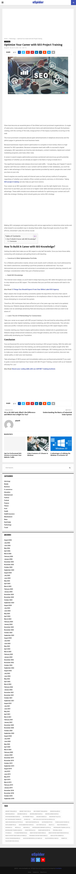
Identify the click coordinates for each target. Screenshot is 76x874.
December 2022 (9, 660)
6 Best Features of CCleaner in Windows (37, 454)
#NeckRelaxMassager (36, 814)
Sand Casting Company (57, 835)
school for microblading (12, 838)
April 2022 (7, 681)
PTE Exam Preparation (20, 832)
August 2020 (8, 736)
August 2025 (8, 572)
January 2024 (8, 624)
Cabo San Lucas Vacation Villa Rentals (44, 819)
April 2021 (7, 714)
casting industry (47, 822)
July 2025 (7, 575)
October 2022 (8, 665)
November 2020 (9, 728)
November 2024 (9, 597)
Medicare (26, 827)
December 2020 (9, 725)
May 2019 (7, 777)
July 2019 (7, 771)
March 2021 (7, 717)
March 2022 (7, 684)
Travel (6, 527)
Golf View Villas (41, 824)
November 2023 (9, 630)
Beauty (6, 484)
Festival (6, 500)
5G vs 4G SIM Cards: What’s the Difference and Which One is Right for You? (19, 413)
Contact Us (36, 872)
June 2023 (7, 643)
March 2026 (7, 553)
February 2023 (8, 654)
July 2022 (7, 673)
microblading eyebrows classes (41, 827)
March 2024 (7, 619)
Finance (6, 503)
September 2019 (9, 766)
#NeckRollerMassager (51, 814)
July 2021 (7, 706)
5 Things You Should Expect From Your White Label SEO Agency (35, 289)
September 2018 (9, 798)
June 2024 (7, 611)
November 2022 (9, 662)
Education (7, 492)
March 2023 (7, 651)
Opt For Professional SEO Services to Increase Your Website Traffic (12, 455)
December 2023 (9, 627)
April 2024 (7, 616)
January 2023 (8, 657)
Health (6, 511)
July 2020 (7, 738)
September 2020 (9, 733)
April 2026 (7, 551)
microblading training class (62, 827)
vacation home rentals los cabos (32, 838)
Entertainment (8, 495)
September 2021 (9, 700)
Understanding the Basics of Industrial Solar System (57, 413)
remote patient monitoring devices (59, 832)
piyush (7, 47)
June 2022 (7, 676)
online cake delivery (44, 830)
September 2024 (9, 602)
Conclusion (13, 241)
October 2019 (8, 763)
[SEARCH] (70, 468)
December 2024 (9, 594)
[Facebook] (33, 860)
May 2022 (7, 679)
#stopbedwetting (28, 816)
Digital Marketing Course (26, 824)
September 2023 (9, 635)
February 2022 (8, 687)
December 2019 (9, 757)
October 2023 (8, 632)
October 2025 (8, 567)
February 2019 (8, 785)
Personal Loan (57, 830)
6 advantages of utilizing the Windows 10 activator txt (60, 454)
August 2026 (8, 540)
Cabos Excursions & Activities (14, 822)
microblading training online (13, 830)
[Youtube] (43, 860)
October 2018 (8, 796)
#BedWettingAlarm (11, 811)
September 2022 (9, 668)
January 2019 (8, 788)
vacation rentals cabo (51, 838)
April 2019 (7, 779)
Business (7, 486)
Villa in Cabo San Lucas (12, 841)
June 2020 (7, 741)
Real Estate (7, 522)
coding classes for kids (62, 822)
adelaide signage (41, 816)
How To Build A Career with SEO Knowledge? (21, 239)
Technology (7, 41)
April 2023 (7, 649)
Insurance (8, 827)
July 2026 (7, 543)
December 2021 (9, 692)
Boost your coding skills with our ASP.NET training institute (33, 369)
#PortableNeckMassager (12, 816)
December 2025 (9, 562)
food (5, 508)
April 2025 (7, 583)
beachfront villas (55, 816)
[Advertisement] (38, 24)
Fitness (6, 506)
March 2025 (7, 586)
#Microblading (10, 814)
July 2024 (7, 608)
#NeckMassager (22, 814)
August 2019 (8, 768)
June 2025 (7, 578)
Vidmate (64, 838)
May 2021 (7, 711)
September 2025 (9, 570)
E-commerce (8, 489)
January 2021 (8, 722)
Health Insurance (9, 514)
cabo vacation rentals (32, 822)
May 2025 (7, 581)
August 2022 (8, 670)
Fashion (6, 497)
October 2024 (8, 600)
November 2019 (9, 760)
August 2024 (8, 605)
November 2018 (9, 793)
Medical (18, 827)
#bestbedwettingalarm (40, 811)
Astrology (7, 481)
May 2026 (7, 548)
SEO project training (11, 182)
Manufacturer (8, 516)
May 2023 (7, 646)
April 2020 (7, 747)
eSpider (38, 2)
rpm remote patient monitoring (38, 835)
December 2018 (9, 790)
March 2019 (7, 782)
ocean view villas (30, 830)
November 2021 (9, 695)
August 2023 (8, 638)
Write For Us (43, 872)
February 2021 (8, 719)
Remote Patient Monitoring (38, 832)
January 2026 (8, 559)
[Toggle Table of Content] (34, 236)
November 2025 (9, 564)
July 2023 (7, 640)
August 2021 (8, 703)
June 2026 (7, 545)
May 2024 (7, 613)
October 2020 (8, 730)
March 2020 (7, 749)
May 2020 (7, 744)
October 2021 (8, 698)
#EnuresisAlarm (55, 811)
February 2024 (8, 621)
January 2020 (8, 755)
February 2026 (8, 556)
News (6, 519)
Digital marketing (10, 824)
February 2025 (8, 589)
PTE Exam (8, 832)
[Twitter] (38, 860)
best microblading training (13, 819)
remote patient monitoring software (16, 835)
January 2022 (8, 690)
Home (29, 872)
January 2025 (8, 592)
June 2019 (7, 774)
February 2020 (8, 752)
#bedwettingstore (25, 811)
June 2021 (7, 709)
